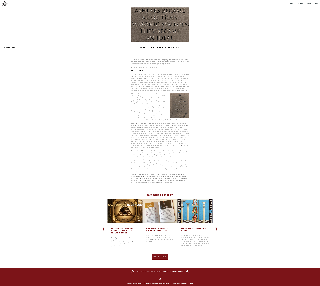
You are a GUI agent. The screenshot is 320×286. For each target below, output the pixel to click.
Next (216, 229)
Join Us (308, 4)
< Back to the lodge (8, 48)
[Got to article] (125, 211)
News (316, 4)
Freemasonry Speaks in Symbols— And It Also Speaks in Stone (122, 230)
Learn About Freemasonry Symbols (194, 229)
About (292, 4)
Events (300, 4)
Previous (104, 229)
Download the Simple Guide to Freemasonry (157, 229)
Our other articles (160, 195)
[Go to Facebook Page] (160, 280)
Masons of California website (173, 271)
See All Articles (160, 257)
